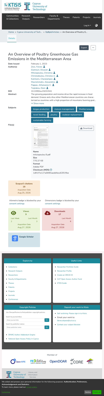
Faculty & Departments (17, 279)
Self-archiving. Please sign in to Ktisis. (72, 313)
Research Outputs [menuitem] (26, 17)
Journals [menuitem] (97, 17)
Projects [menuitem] (86, 17)
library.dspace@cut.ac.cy (66, 320)
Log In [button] (87, 25)
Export (84, 47)
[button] (13, 7)
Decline (88, 392)
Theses (11, 283)
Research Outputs (15, 271)
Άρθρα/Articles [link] (52, 32)
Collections (12, 267)
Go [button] (47, 320)
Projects (11, 291)
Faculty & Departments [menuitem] (54, 17)
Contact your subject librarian (68, 324)
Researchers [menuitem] (39, 17)
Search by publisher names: (15, 324)
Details (11, 38)
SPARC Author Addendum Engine (21, 335)
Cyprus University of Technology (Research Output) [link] (29, 32)
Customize (6, 392)
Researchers (13, 275)
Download (87, 128)
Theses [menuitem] (66, 17)
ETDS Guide (62, 283)
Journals (11, 295)
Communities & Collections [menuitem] (12, 17)
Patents (11, 287)
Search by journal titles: (14, 317)
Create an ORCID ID (65, 275)
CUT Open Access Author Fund (69, 279)
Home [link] (11, 32)
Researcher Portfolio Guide (67, 267)
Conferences (13, 299)
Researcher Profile (64, 271)
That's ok (97, 392)
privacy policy (31, 387)
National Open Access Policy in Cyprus (23, 339)
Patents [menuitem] (76, 17)
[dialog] (52, 387)
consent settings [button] (16, 203)
